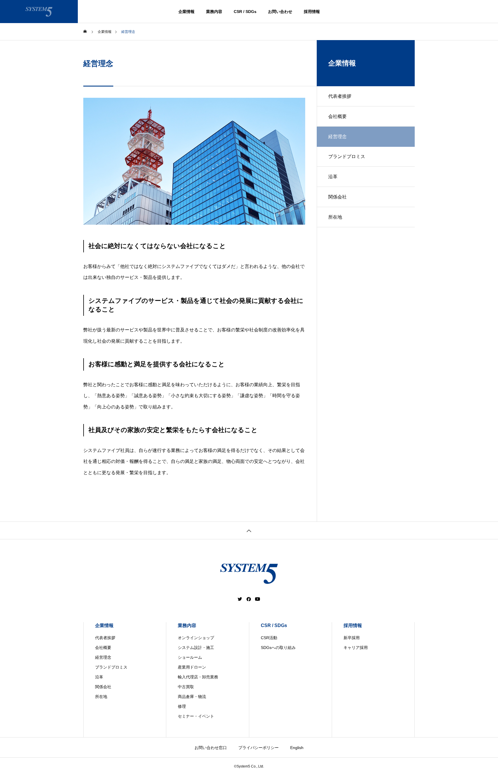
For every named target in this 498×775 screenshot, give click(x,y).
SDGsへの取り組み (278, 647)
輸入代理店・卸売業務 (198, 677)
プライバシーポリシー (258, 747)
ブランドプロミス (346, 156)
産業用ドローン (192, 667)
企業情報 (186, 11)
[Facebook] (248, 599)
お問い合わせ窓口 (211, 747)
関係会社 (337, 196)
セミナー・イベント (196, 716)
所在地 (335, 217)
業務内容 (214, 11)
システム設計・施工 (196, 647)
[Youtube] (257, 599)
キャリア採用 (356, 647)
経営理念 (103, 657)
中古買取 (186, 686)
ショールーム (190, 657)
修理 (182, 706)
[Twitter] (240, 599)
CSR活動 (269, 637)
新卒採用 (352, 637)
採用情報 (312, 11)
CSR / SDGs (245, 11)
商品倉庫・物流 (192, 696)
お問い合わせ (280, 11)
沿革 (332, 176)
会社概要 (337, 116)
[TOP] (249, 530)
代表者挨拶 (339, 96)
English (296, 747)
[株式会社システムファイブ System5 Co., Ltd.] (39, 11)
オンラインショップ (196, 637)
